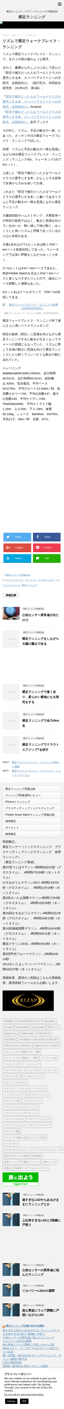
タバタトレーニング (38, 1094)
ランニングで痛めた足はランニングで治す (25, 1137)
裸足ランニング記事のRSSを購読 (25, 1325)
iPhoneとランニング (17, 801)
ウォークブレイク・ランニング (21, 580)
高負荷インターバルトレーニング (31, 1168)
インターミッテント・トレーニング (22, 1064)
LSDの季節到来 (12, 1362)
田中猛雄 (36, 1156)
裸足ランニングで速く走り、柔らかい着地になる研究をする (40, 697)
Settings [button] (11, 1401)
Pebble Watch (28, 1033)
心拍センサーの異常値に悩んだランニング (28, 1337)
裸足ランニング (32, 17)
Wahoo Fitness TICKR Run (17, 1045)
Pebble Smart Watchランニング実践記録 (30, 814)
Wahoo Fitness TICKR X (47, 1045)
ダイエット (12, 827)
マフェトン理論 (12, 1131)
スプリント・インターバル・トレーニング (25, 1088)
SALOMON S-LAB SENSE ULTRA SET (38, 1039)
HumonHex (49, 1021)
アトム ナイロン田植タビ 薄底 (20, 1058)
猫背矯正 (10, 821)
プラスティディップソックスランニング (29, 808)
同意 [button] (24, 1401)
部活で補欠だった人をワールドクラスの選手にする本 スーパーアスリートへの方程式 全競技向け (32, 101)
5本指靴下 (9, 1021)
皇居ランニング (12, 1162)
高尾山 (7, 1168)
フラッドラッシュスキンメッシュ (20, 1107)
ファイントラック (32, 1100)
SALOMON (9, 1039)
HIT (38, 1021)
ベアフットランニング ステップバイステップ (27, 1125)
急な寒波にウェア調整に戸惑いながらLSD (28, 1344)
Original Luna (10, 1033)
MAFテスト (53, 1027)
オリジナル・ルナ (48, 1070)
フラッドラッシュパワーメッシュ (20, 1113)
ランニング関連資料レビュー (23, 795)
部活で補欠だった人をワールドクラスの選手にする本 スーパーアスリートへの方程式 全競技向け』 (32, 117)
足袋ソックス (49, 1162)
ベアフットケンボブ (14, 1119)
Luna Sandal (38, 1027)
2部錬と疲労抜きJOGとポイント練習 (25, 1366)
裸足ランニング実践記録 (18, 575)
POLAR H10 (44, 1033)
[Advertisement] (30, 452)
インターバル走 (49, 1058)
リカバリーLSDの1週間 (38, 1290)
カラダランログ (46, 580)
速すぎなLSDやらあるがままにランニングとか (31, 1330)
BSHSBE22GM (25, 1021)
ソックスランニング (14, 1094)
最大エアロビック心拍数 (16, 1156)
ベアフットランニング (39, 1119)
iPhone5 (8, 1027)
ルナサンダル (10, 1143)
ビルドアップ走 (12, 1100)
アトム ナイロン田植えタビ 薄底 (22, 1052)
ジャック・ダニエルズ (15, 1082)
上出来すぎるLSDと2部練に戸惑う (24, 1334)
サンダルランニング (33, 1076)
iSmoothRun (22, 1027)
